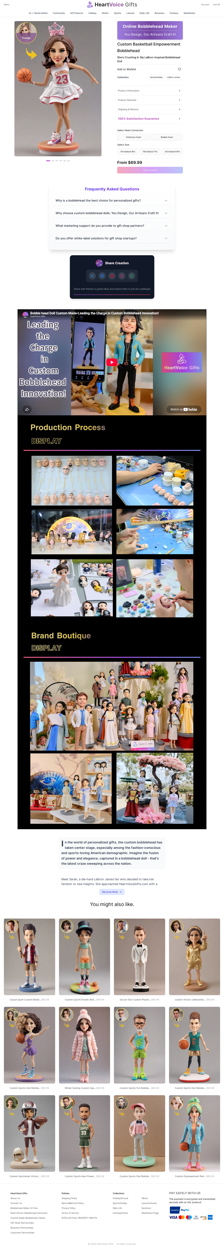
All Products (76, 13)
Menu (6, 4)
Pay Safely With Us (185, 1193)
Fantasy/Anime (120, 1213)
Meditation (189, 13)
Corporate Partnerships (22, 1232)
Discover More (110, 891)
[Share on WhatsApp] (131, 275)
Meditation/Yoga (150, 1213)
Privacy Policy (68, 1208)
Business (159, 13)
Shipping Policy (69, 1198)
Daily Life (144, 13)
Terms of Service (70, 1213)
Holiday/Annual (120, 1198)
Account (205, 4)
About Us (15, 1198)
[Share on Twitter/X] (92, 275)
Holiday (93, 13)
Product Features (127, 100)
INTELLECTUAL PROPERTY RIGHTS (79, 1218)
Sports (117, 13)
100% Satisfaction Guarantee (138, 118)
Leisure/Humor (149, 1203)
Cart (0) (216, 4)
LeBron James (173, 77)
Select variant (150, 170)
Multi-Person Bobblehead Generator (29, 1213)
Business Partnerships (21, 1227)
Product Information (128, 90)
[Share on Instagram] (121, 275)
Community (59, 13)
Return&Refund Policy (73, 1203)
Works (105, 13)
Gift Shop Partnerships (22, 1222)
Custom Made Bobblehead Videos (27, 1218)
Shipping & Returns (128, 109)
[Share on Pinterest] (112, 275)
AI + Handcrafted (38, 13)
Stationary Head (133, 137)
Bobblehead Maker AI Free (24, 1208)
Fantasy (174, 13)
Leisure (130, 13)
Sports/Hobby (156, 77)
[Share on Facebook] (102, 275)
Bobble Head (167, 137)
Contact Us (16, 1203)
